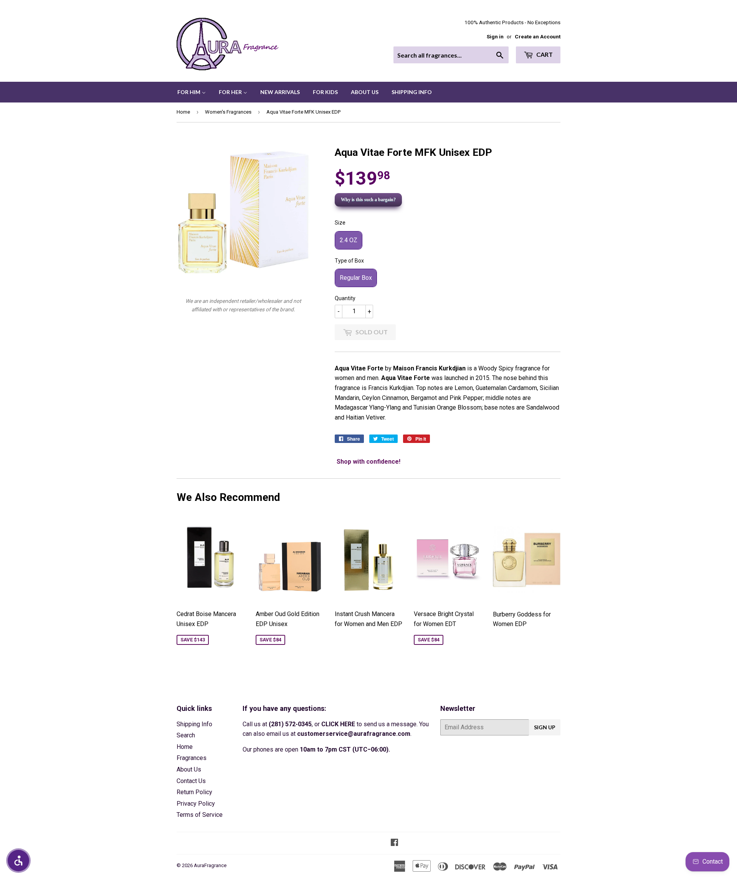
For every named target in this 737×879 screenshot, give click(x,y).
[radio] (348, 240)
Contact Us (191, 781)
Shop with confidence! (368, 461)
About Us (189, 769)
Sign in (495, 36)
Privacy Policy (196, 803)
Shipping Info (194, 724)
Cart (544, 54)
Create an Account (537, 36)
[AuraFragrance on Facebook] (394, 843)
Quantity (345, 298)
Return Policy (194, 792)
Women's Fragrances (228, 112)
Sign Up (544, 727)
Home (183, 112)
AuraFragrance (210, 865)
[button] (18, 860)
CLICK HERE (338, 724)
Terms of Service (200, 814)
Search (186, 735)
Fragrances (192, 758)
